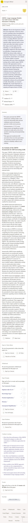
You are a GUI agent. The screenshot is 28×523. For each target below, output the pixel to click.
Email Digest (6, 513)
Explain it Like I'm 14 (8, 389)
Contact (17, 517)
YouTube (17, 520)
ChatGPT (12, 178)
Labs (24, 509)
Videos (18, 509)
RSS (24, 513)
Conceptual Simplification (9, 405)
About (4, 509)
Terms (4, 517)
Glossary (4, 401)
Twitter (23, 517)
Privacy (11, 517)
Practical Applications (8, 397)
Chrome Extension (16, 513)
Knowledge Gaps (6, 393)
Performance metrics (17, 235)
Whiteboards (11, 509)
